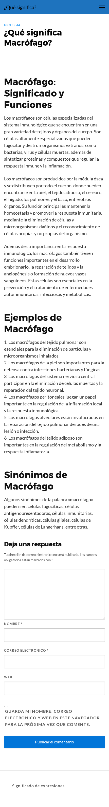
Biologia (12, 25)
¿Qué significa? (20, 7)
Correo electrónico (26, 650)
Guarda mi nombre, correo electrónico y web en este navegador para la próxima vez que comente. (52, 718)
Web (8, 677)
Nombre (13, 624)
